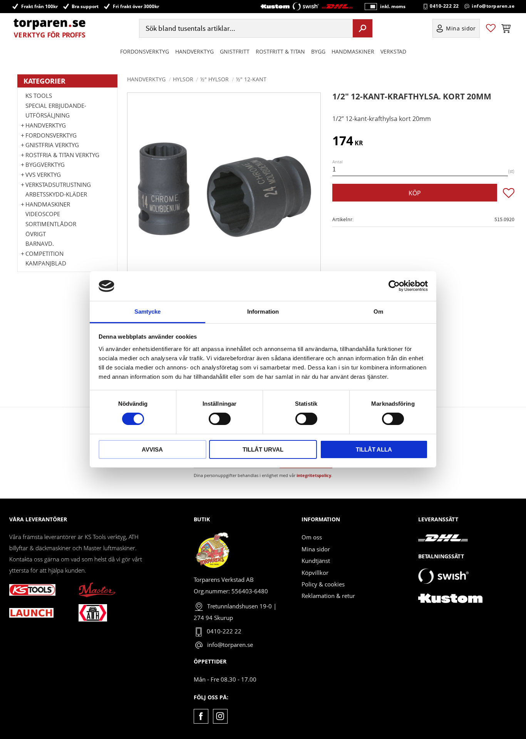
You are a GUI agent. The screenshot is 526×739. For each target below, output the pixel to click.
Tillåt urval (263, 449)
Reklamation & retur (328, 596)
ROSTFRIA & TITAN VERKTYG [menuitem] (62, 155)
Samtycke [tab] (147, 311)
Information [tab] (263, 311)
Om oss (312, 537)
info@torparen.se (493, 6)
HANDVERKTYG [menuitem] (194, 51)
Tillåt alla (374, 449)
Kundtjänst (316, 560)
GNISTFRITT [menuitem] (235, 51)
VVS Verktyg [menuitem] (43, 174)
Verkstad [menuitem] (393, 51)
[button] (491, 28)
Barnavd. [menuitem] (39, 243)
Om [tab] (378, 311)
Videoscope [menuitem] (42, 214)
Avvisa (152, 449)
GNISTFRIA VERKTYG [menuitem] (52, 145)
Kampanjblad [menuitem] (45, 263)
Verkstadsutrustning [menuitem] (58, 184)
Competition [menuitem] (44, 253)
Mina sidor (316, 549)
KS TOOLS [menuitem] (38, 95)
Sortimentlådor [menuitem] (50, 224)
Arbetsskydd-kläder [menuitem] (56, 194)
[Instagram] (220, 716)
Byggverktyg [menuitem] (45, 164)
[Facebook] (201, 716)
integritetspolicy (314, 475)
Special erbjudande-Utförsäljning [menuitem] (55, 110)
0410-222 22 (444, 6)
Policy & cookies (323, 584)
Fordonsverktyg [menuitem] (144, 51)
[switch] (220, 419)
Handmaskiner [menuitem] (353, 51)
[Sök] (362, 28)
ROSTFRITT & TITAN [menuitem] (280, 51)
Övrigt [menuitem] (35, 234)
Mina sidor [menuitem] (461, 28)
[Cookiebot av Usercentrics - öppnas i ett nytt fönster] (394, 286)
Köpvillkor (315, 572)
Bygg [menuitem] (318, 51)
